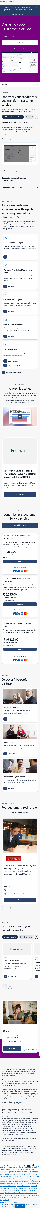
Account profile (16, 1172)
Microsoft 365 (12, 1169)
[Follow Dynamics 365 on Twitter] (19, 1165)
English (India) (4, 1200)
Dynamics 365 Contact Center (17, 890)
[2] (3, 1106)
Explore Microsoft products (25, 1169)
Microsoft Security (13, 1183)
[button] (20, 42)
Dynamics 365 (28, 1183)
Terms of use (9, 1207)
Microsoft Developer (10, 1188)
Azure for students (34, 1181)
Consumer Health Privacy (8, 1204)
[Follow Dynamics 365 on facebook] (33, 1165)
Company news (29, 1195)
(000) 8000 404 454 (30, 1050)
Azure (21, 1183)
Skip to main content (7, 1)
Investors (11, 1197)
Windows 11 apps (5, 1172)
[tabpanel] (20, 156)
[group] (20, 861)
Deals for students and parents (18, 1181)
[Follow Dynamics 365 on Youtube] (28, 1165)
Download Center (26, 1172)
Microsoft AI (4, 1183)
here (20, 1103)
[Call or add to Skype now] (22, 1205)
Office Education (14, 1179)
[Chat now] (17, 1205)
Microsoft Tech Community (19, 1190)
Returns (11, 1174)
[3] (3, 1143)
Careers (10, 1195)
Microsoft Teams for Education (23, 1176)
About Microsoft (19, 1195)
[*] (2, 1066)
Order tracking (18, 1174)
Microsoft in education (31, 1174)
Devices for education (6, 1176)
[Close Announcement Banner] (36, 7)
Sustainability (23, 1197)
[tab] (13, 117)
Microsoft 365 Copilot (23, 1186)
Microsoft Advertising (9, 1186)
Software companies (30, 1193)
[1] (2, 1078)
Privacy (30, 1204)
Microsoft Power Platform (16, 1193)
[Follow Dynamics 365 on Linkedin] (24, 1165)
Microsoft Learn (22, 1188)
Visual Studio (4, 1195)
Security (16, 1197)
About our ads (25, 1207)
